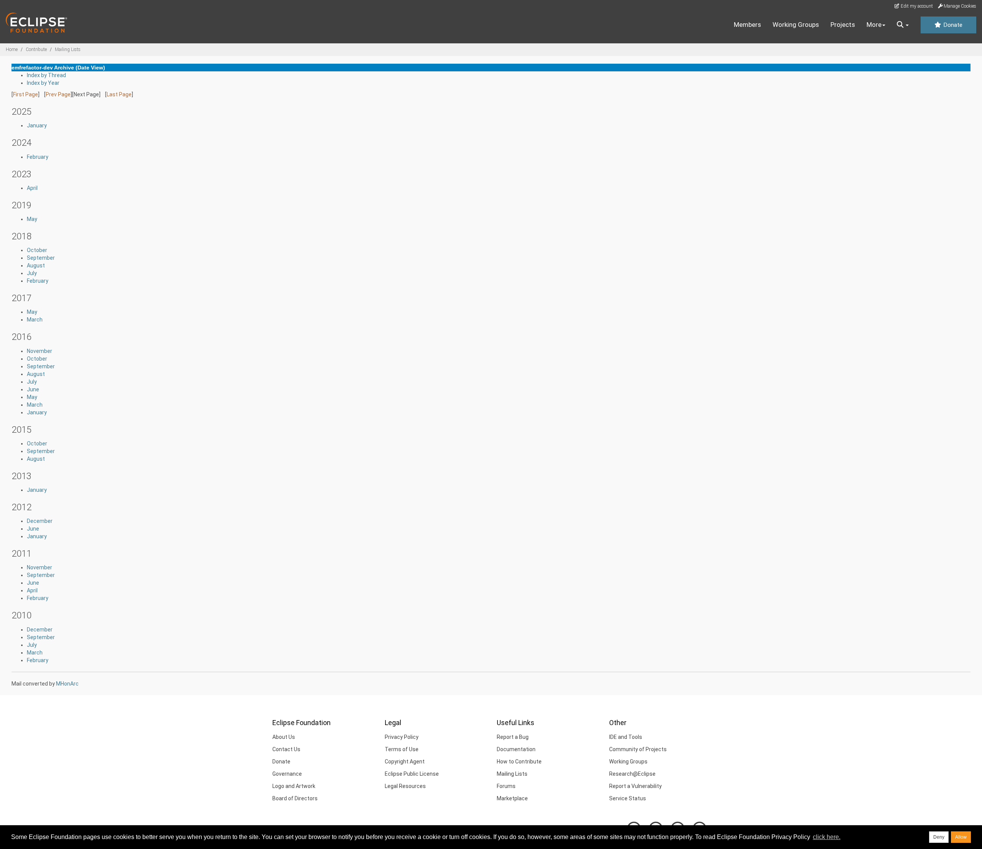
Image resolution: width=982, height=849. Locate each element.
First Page (25, 94)
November (39, 351)
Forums (506, 786)
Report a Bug (513, 737)
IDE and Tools (625, 737)
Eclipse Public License (412, 774)
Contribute (36, 49)
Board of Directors (295, 798)
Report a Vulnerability (635, 786)
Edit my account (916, 6)
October (37, 250)
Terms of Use (402, 749)
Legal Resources (405, 786)
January (37, 125)
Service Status (627, 798)
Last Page (119, 94)
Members (747, 24)
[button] (903, 25)
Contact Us (286, 749)
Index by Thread (46, 75)
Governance (287, 774)
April (32, 188)
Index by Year (43, 83)
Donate (952, 24)
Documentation (516, 749)
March (35, 320)
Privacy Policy (402, 737)
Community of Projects (638, 749)
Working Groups (796, 24)
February (37, 157)
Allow (961, 837)
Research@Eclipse (632, 774)
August (36, 265)
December (40, 521)
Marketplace (512, 798)
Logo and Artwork (293, 786)
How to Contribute (519, 761)
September (41, 258)
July (32, 273)
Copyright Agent (405, 761)
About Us (283, 737)
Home (12, 49)
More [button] (874, 24)
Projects (842, 24)
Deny (938, 837)
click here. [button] (826, 837)
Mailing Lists (68, 49)
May (32, 219)
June (33, 389)
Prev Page (58, 94)
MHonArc (67, 684)
